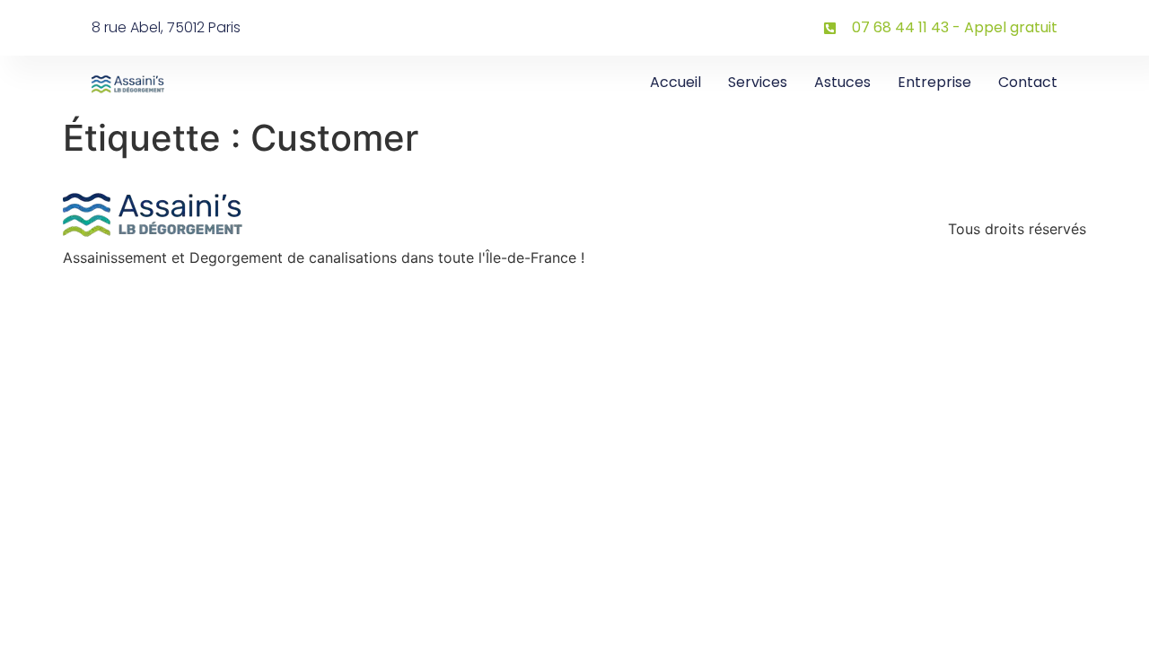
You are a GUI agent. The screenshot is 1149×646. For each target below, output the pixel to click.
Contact (1027, 82)
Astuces (842, 82)
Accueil (675, 82)
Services (757, 82)
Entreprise (934, 82)
